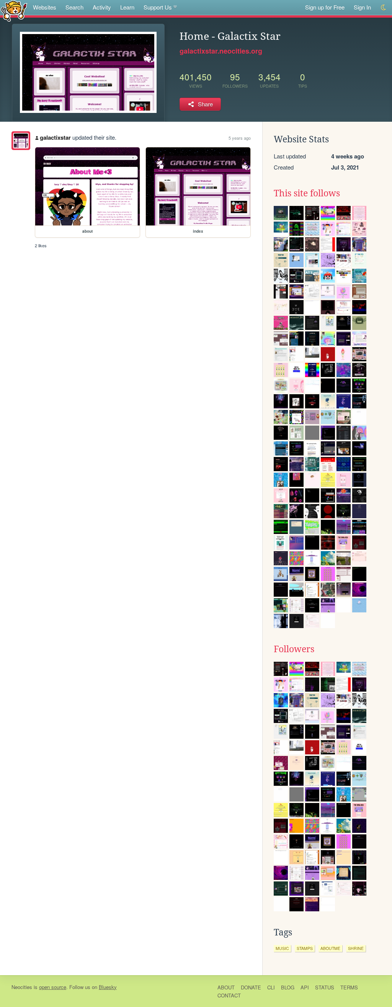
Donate (251, 987)
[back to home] (14, 11)
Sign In (362, 7)
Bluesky (108, 987)
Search (74, 7)
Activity (102, 7)
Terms (349, 987)
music (282, 948)
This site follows (307, 193)
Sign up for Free (325, 7)
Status (324, 987)
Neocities (21, 987)
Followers (294, 649)
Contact (229, 995)
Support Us (158, 7)
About (226, 987)
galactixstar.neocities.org (221, 51)
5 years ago (240, 138)
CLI (271, 987)
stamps (305, 948)
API (305, 987)
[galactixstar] (21, 141)
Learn (127, 7)
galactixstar (55, 137)
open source (52, 987)
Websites (44, 7)
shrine (356, 948)
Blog (287, 987)
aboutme (330, 948)
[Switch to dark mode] (384, 7)
